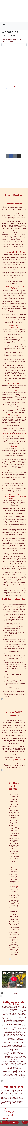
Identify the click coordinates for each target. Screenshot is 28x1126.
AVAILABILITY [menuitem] (10, 1111)
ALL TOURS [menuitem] (9, 1113)
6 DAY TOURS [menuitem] (10, 1115)
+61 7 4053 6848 (10, 103)
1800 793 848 (14, 98)
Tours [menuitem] (4, 1110)
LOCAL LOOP (10, 140)
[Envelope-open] (7, 156)
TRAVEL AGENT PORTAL (14, 128)
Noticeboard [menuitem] (6, 1118)
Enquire (14, 1122)
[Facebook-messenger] (15, 156)
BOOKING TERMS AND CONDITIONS (13, 134)
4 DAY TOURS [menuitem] (10, 1114)
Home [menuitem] (4, 1108)
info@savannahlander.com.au (14, 114)
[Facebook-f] (11, 156)
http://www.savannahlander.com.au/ (15, 433)
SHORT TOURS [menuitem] (10, 1117)
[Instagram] (19, 156)
